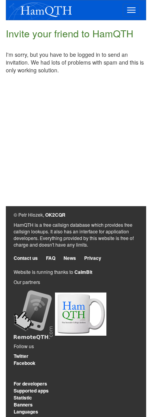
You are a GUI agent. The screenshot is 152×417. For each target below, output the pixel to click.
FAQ (50, 257)
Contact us (26, 257)
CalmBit (83, 271)
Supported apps (31, 390)
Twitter (21, 355)
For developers (30, 383)
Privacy (92, 257)
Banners (23, 404)
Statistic (23, 397)
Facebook (24, 362)
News (70, 257)
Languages (26, 411)
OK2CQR (55, 214)
